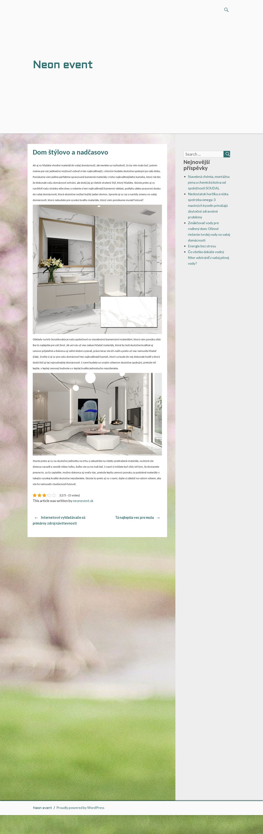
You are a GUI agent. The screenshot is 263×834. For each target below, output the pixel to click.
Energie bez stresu (202, 246)
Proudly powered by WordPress (80, 807)
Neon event (42, 808)
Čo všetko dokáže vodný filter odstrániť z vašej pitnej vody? (208, 257)
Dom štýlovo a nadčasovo (70, 152)
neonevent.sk (83, 501)
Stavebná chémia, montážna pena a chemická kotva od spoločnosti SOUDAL (208, 182)
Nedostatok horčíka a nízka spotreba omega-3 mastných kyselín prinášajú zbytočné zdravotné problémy (208, 205)
